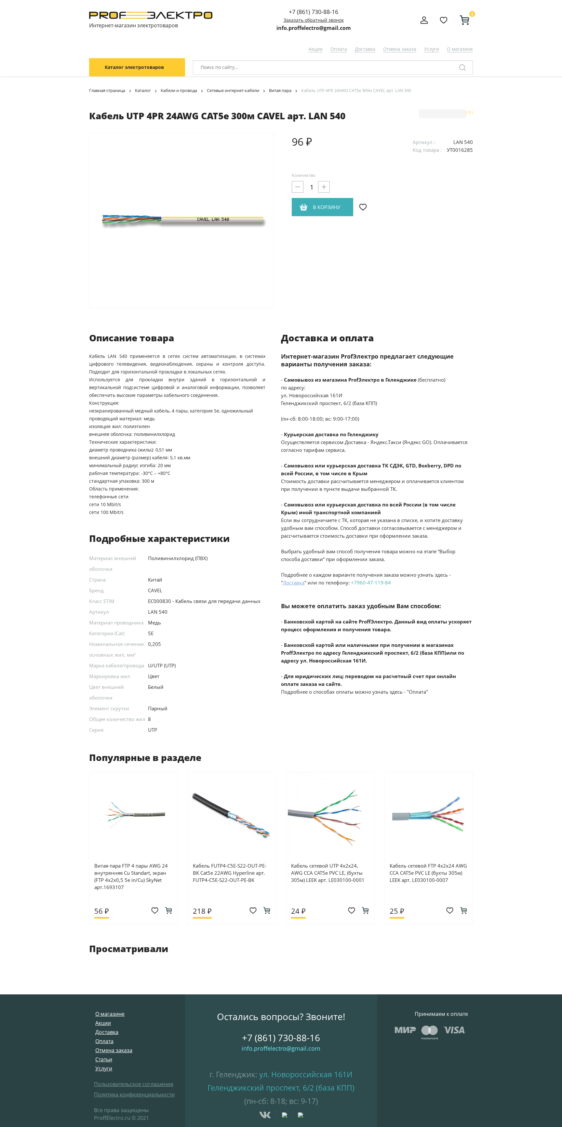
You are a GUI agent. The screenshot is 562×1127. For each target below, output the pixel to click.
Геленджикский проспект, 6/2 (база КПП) (281, 1087)
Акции (316, 49)
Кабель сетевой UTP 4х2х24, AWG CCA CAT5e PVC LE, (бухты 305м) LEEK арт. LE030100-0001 (328, 872)
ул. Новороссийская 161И (306, 1074)
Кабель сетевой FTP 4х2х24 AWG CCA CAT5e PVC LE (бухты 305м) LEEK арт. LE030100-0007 (428, 872)
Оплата (338, 49)
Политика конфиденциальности (134, 1094)
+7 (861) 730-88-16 (313, 12)
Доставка (365, 49)
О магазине (460, 49)
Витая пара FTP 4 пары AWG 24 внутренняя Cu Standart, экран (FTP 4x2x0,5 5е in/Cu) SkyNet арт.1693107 (131, 876)
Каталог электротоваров (134, 67)
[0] (461, 20)
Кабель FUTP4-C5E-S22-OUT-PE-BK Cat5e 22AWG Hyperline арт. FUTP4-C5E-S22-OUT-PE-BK (229, 872)
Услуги (431, 49)
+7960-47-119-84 (371, 582)
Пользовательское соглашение (133, 1084)
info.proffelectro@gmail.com (313, 28)
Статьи (103, 1059)
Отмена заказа (399, 49)
